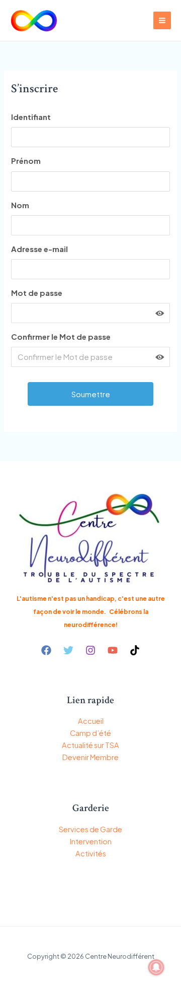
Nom (20, 205)
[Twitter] (68, 650)
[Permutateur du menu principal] (162, 20)
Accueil (91, 720)
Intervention (91, 841)
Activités (90, 853)
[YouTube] (113, 650)
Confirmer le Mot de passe (61, 336)
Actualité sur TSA (90, 745)
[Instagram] (90, 650)
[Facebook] (46, 650)
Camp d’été (90, 732)
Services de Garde (90, 829)
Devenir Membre (90, 757)
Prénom (26, 160)
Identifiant (31, 116)
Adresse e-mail (39, 249)
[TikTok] (135, 650)
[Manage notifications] (156, 967)
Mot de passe (36, 292)
